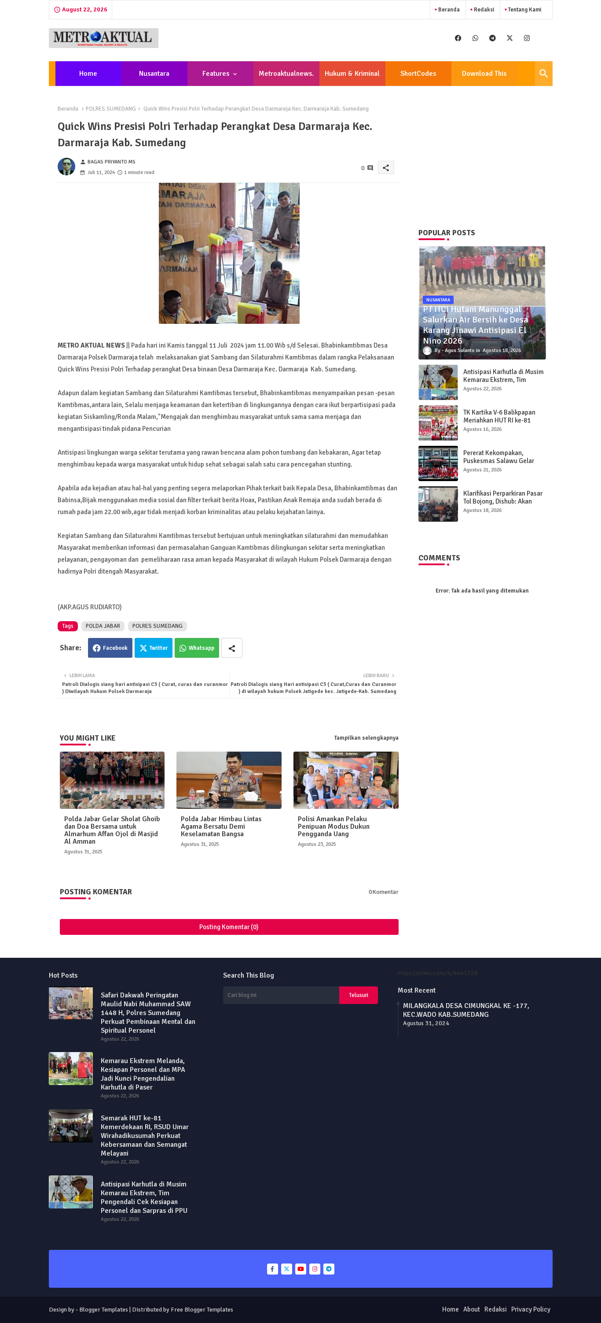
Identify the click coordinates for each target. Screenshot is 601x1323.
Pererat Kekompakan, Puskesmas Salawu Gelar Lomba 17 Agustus (498, 461)
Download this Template (484, 77)
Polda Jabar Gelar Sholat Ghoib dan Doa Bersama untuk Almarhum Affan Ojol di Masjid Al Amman (112, 830)
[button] (544, 73)
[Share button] (231, 648)
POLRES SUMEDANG (111, 108)
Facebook (115, 648)
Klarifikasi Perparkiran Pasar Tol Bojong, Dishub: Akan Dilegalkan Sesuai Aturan (502, 501)
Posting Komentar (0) (229, 927)
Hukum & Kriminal (352, 73)
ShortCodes (418, 73)
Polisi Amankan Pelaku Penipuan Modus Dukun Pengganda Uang (334, 826)
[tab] (88, 73)
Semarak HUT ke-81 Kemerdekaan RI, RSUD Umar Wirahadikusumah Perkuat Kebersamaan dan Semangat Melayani (145, 1136)
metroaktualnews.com (286, 77)
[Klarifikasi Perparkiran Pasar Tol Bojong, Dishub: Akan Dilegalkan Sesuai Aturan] (438, 504)
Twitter (159, 648)
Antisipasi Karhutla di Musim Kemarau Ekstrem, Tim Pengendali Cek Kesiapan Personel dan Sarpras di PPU (503, 384)
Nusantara (154, 73)
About (471, 1309)
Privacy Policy (530, 1309)
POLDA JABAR (103, 626)
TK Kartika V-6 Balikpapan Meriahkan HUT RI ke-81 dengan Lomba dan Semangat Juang (499, 424)
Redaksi (483, 9)
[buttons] (458, 38)
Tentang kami (524, 9)
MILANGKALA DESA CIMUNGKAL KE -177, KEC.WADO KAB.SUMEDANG (466, 1010)
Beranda (448, 9)
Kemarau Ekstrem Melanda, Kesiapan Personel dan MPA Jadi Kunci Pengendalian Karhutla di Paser (143, 1074)
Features (215, 73)
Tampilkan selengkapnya (366, 737)
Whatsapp (201, 648)
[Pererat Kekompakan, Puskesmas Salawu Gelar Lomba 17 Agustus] (438, 463)
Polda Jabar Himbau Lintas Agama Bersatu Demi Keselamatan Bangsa (221, 826)
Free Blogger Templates (202, 1309)
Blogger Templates (103, 1309)
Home (88, 73)
